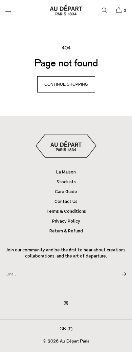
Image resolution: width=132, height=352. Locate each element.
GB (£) (66, 328)
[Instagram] (66, 303)
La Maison (66, 172)
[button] (104, 10)
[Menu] (13, 10)
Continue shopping (66, 84)
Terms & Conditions (66, 211)
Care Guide (66, 191)
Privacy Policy (66, 221)
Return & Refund (66, 231)
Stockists (66, 182)
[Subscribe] (118, 274)
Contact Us (66, 201)
